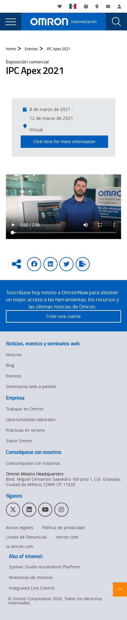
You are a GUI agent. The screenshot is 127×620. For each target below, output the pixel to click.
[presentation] (10, 21)
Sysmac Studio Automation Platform (44, 567)
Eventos (31, 48)
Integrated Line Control (32, 588)
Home (11, 48)
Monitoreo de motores (31, 577)
